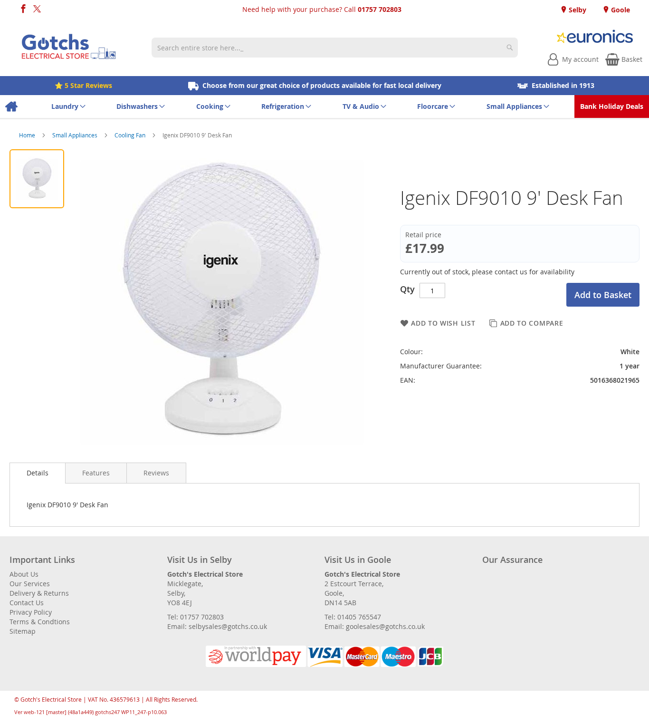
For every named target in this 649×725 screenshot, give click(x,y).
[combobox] (334, 48)
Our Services (30, 583)
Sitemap (23, 631)
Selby (576, 9)
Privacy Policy (31, 612)
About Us (24, 574)
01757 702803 (379, 9)
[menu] (324, 106)
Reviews (156, 472)
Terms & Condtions (40, 621)
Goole (619, 9)
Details (37, 472)
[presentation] (38, 473)
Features (96, 472)
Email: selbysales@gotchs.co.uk (217, 626)
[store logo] (69, 47)
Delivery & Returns (39, 593)
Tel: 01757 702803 (195, 616)
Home (28, 135)
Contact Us (27, 602)
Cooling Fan (131, 135)
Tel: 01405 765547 (352, 616)
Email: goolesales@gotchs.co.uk (374, 626)
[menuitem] (11, 106)
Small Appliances (75, 135)
